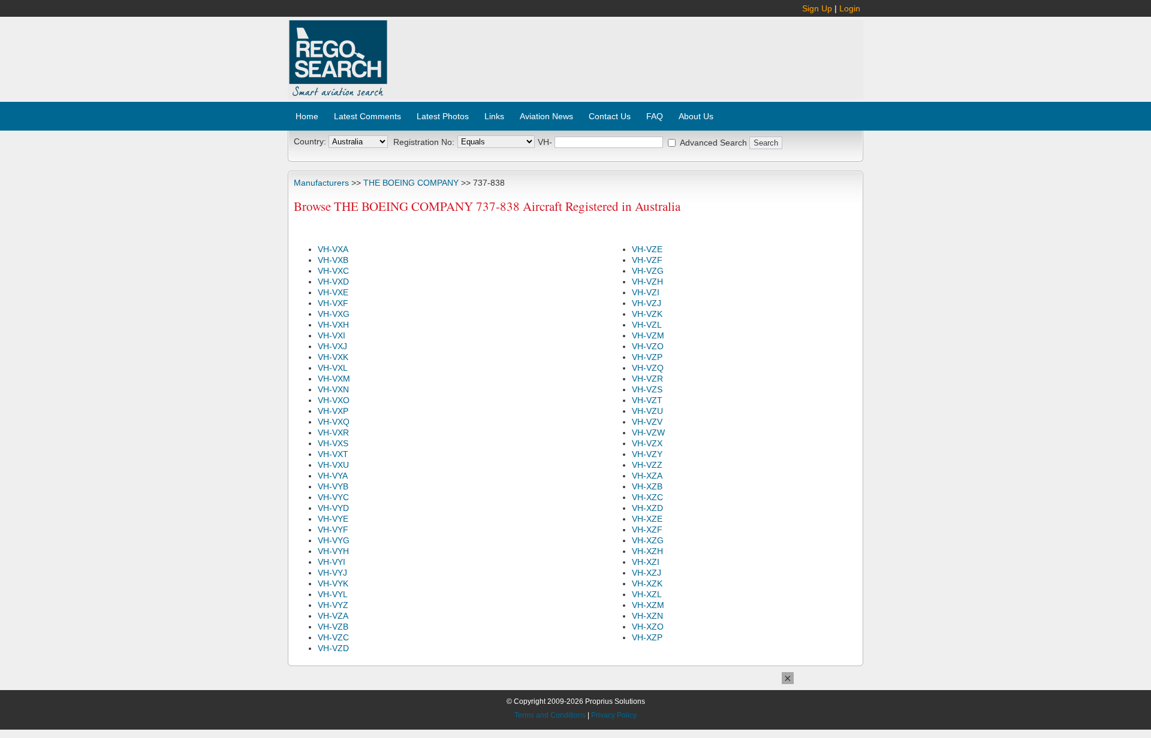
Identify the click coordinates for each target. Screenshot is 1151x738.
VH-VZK (647, 314)
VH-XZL (647, 594)
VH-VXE (333, 292)
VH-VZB (333, 626)
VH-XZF (647, 529)
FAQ (654, 116)
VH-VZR (647, 378)
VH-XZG (648, 540)
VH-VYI (331, 562)
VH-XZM (648, 605)
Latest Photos (443, 116)
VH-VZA (333, 616)
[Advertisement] (626, 53)
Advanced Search (713, 142)
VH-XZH (647, 551)
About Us (696, 116)
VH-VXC (333, 271)
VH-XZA (647, 475)
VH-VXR (333, 432)
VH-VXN (333, 389)
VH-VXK (333, 357)
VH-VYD (333, 508)
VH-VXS (333, 443)
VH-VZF (647, 260)
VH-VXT (333, 454)
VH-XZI (645, 562)
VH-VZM (648, 335)
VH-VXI (331, 335)
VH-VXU (333, 465)
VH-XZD (647, 508)
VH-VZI (645, 292)
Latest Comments (367, 116)
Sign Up (817, 8)
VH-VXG (333, 314)
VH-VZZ (647, 465)
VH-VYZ (333, 605)
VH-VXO (333, 400)
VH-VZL (647, 324)
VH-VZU (647, 411)
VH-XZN (647, 616)
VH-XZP (647, 637)
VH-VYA (333, 475)
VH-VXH (333, 324)
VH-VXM (334, 378)
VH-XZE (647, 519)
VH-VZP (647, 357)
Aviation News (546, 116)
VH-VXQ (333, 422)
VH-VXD (333, 281)
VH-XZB (647, 486)
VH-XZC (647, 497)
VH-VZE (647, 249)
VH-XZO (648, 626)
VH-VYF (333, 529)
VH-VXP (333, 411)
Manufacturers (321, 182)
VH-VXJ (332, 346)
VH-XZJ (646, 572)
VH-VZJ (646, 303)
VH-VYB (333, 486)
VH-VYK (333, 583)
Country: (310, 141)
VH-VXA (333, 249)
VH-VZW (648, 432)
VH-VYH (333, 551)
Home (307, 116)
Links (494, 116)
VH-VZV (647, 422)
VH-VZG (648, 271)
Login (849, 8)
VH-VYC (333, 497)
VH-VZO (648, 346)
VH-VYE (333, 519)
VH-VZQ (648, 368)
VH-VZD (333, 648)
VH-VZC (333, 637)
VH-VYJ (332, 572)
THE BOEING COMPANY (411, 182)
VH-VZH (647, 281)
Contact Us (610, 116)
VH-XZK (647, 583)
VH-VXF (333, 303)
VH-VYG (333, 540)
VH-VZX (647, 443)
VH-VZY (647, 454)
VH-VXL (333, 368)
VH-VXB (333, 260)
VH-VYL (333, 594)
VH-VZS (647, 389)
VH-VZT (647, 400)
